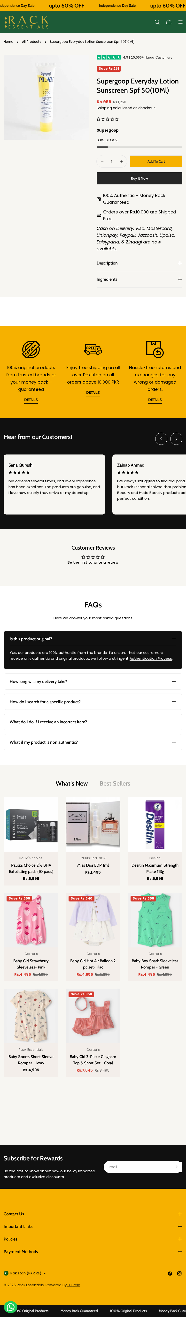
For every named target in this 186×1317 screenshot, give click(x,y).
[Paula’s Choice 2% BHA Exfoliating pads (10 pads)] (31, 824)
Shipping (104, 107)
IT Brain (73, 1284)
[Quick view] (51, 808)
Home (8, 41)
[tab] (72, 783)
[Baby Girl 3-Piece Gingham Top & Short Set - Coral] (93, 1016)
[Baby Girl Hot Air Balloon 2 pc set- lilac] (93, 920)
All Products (31, 41)
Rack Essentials (30, 1284)
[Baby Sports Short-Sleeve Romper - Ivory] (31, 1016)
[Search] (157, 22)
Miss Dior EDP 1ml (93, 865)
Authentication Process (151, 658)
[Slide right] (176, 439)
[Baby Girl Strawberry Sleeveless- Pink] (31, 920)
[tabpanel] (93, 937)
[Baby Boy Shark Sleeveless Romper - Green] (155, 920)
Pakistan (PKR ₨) (25, 1273)
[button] (108, 119)
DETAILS (31, 400)
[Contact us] (10, 1307)
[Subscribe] (176, 1167)
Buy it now (139, 178)
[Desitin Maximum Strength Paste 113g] (155, 824)
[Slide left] (161, 439)
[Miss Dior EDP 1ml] (93, 824)
